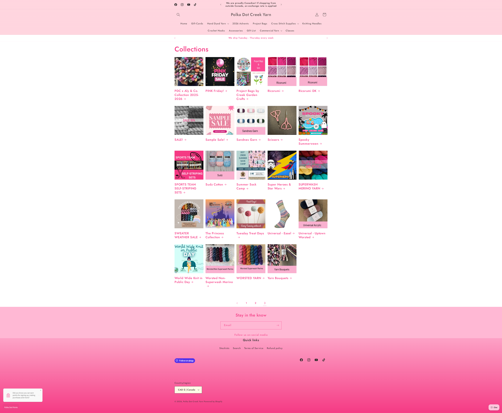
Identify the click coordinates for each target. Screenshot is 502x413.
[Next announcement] (281, 4)
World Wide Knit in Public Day (188, 280)
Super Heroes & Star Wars (279, 186)
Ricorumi (274, 91)
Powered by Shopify (213, 401)
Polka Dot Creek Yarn (193, 401)
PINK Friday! (215, 91)
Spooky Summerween (308, 142)
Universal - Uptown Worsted (312, 235)
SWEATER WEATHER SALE (186, 235)
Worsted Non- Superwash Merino (219, 280)
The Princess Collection (215, 235)
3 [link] (265, 303)
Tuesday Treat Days (250, 233)
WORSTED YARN (248, 278)
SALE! (179, 140)
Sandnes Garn (246, 140)
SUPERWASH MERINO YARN (309, 186)
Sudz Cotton (214, 184)
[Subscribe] (277, 325)
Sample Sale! (215, 140)
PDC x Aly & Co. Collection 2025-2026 (187, 95)
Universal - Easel (279, 233)
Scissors (273, 140)
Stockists (224, 348)
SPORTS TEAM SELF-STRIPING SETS (185, 188)
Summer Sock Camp (246, 186)
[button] (178, 14)
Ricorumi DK (307, 91)
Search (237, 348)
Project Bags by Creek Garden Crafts (247, 95)
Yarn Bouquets (278, 278)
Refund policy (275, 348)
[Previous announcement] (221, 4)
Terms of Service (253, 348)
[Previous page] (237, 303)
